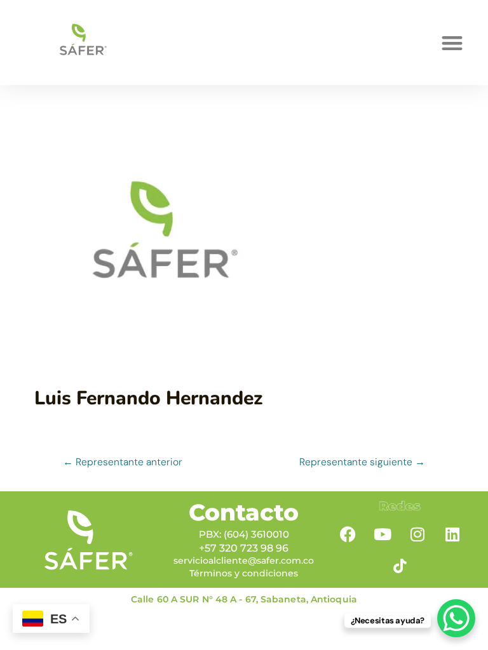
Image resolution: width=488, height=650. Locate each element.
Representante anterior (122, 462)
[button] (452, 43)
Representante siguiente (362, 462)
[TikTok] (400, 565)
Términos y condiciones (243, 573)
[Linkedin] (452, 534)
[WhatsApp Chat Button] (456, 618)
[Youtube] (382, 534)
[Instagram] (417, 534)
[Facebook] (347, 534)
